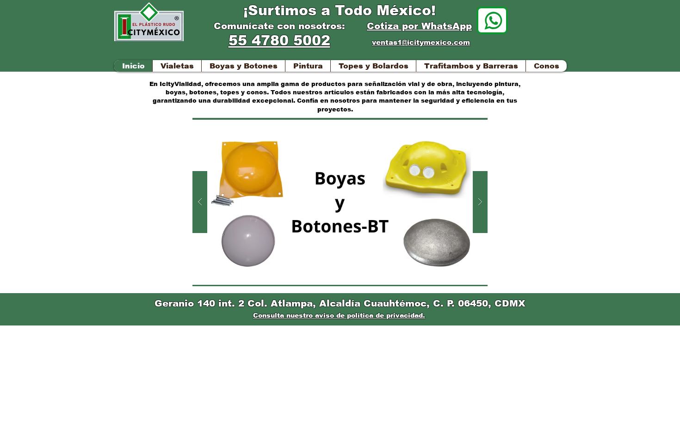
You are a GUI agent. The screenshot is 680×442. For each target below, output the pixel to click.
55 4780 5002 (279, 40)
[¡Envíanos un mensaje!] (492, 20)
